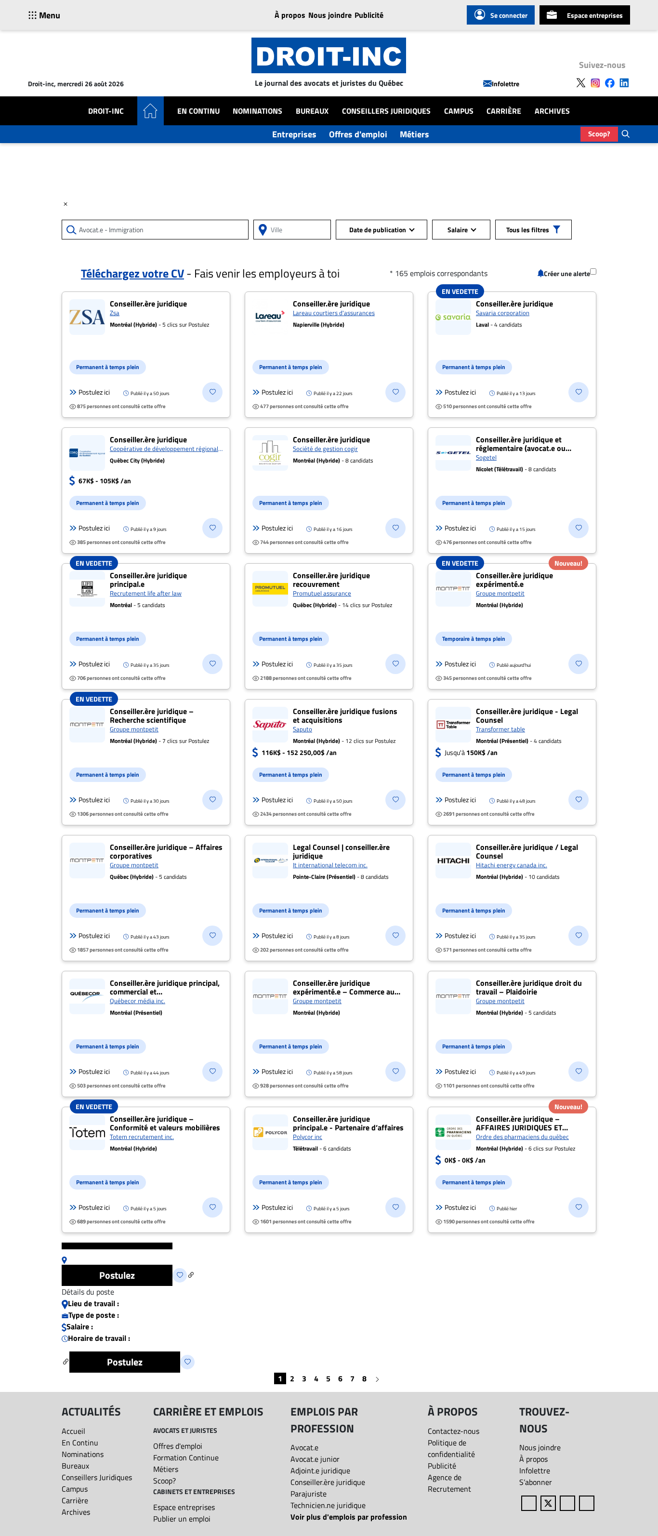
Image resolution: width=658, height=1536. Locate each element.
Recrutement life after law (146, 593)
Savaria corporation (502, 313)
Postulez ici (94, 392)
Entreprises (294, 134)
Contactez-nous (453, 1431)
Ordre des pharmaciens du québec (522, 1136)
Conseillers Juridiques (386, 111)
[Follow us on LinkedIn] (624, 82)
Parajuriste (308, 1493)
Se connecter (508, 15)
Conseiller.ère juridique (327, 1482)
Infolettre (505, 84)
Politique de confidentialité (451, 1448)
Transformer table (500, 729)
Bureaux (312, 111)
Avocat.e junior (315, 1459)
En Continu (198, 111)
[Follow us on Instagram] (595, 82)
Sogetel (486, 457)
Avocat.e (304, 1447)
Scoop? (599, 133)
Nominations (257, 111)
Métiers (414, 134)
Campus (459, 111)
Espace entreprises (595, 15)
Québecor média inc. (137, 1001)
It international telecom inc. (330, 865)
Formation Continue (186, 1457)
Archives (552, 111)
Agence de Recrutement (449, 1483)
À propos (290, 15)
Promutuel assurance (322, 593)
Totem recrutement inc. (142, 1136)
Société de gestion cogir (325, 448)
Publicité (369, 15)
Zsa (114, 313)
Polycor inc (307, 1136)
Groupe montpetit (500, 593)
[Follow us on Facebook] (610, 82)
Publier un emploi (182, 1518)
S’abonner (535, 1482)
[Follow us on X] (581, 82)
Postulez (117, 1275)
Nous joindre (330, 15)
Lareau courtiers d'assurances (334, 313)
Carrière (504, 111)
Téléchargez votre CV (132, 273)
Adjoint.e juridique (320, 1470)
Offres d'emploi (358, 134)
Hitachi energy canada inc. (511, 865)
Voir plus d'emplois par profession (348, 1517)
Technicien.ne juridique (328, 1505)
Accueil (73, 1431)
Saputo (302, 729)
